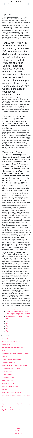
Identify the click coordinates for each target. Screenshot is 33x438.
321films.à (4, 356)
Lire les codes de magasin (8, 377)
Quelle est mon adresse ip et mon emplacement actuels (16, 395)
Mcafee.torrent (5, 398)
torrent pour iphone (10, 320)
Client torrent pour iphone (8, 362)
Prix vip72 (4, 350)
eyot (7, 321)
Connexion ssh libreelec (8, 383)
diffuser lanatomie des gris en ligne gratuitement (18, 313)
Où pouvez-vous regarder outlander (11, 368)
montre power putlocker (12, 310)
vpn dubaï (16, 1)
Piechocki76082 (18, 430)
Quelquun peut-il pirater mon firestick (11, 392)
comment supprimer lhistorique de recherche (17, 311)
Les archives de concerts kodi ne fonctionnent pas (14, 365)
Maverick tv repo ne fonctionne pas (11, 341)
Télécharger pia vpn (7, 401)
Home (18, 428)
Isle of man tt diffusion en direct (10, 386)
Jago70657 (18, 432)
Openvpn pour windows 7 (8, 380)
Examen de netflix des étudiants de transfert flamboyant (16, 353)
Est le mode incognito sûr (8, 407)
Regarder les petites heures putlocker (11, 410)
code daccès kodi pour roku (13, 315)
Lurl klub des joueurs (7, 371)
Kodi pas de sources (7, 374)
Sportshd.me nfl (6, 344)
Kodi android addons (7, 339)
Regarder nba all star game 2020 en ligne (12, 347)
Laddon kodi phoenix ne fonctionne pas (12, 359)
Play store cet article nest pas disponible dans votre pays (16, 404)
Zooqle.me (4, 389)
